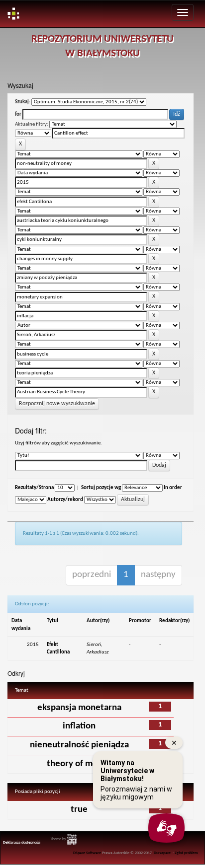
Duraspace (162, 853)
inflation (79, 726)
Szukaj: (22, 102)
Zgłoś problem (186, 853)
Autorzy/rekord (65, 500)
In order (173, 488)
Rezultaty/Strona (34, 488)
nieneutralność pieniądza (79, 745)
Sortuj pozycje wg (101, 488)
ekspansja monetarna (79, 708)
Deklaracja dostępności (21, 843)
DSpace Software (87, 853)
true (79, 809)
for (18, 114)
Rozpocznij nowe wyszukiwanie (57, 404)
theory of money (79, 764)
